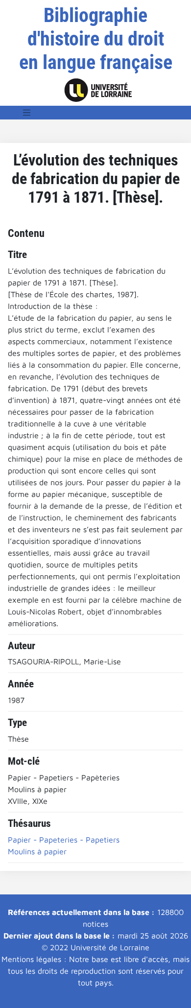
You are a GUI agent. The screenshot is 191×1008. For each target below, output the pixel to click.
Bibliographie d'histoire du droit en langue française (95, 39)
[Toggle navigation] (27, 112)
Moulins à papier (37, 851)
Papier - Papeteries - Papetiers (63, 839)
